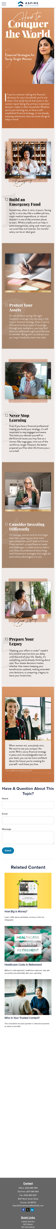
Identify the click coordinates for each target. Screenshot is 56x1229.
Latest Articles (28, 1222)
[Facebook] (23, 1209)
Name (5, 798)
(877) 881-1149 (32, 1192)
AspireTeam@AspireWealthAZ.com (28, 1206)
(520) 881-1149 (31, 1188)
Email (5, 814)
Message (6, 829)
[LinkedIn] (32, 1209)
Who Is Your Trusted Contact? (22, 1018)
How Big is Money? (16, 911)
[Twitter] (28, 1209)
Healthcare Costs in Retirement (23, 964)
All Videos (28, 1224)
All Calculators (28, 1227)
